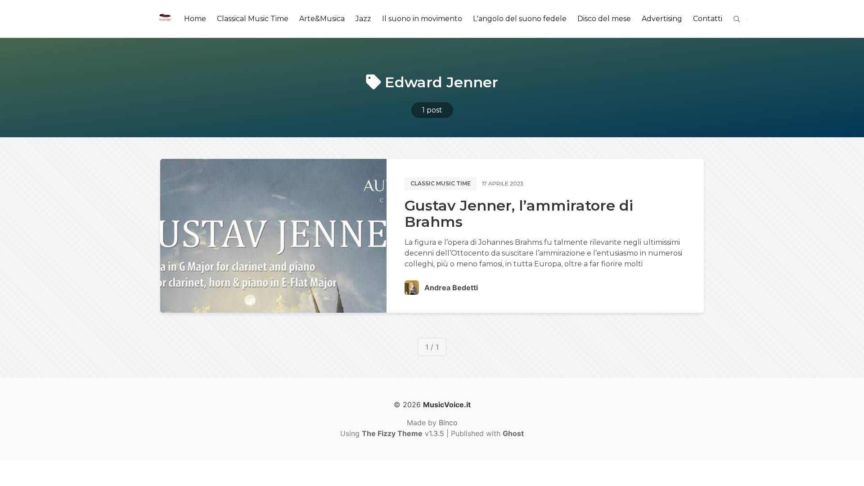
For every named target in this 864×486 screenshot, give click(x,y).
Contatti (707, 18)
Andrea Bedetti (451, 287)
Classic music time (440, 183)
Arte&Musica (322, 18)
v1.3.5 (403, 433)
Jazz (363, 18)
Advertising (662, 18)
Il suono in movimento (422, 18)
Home (195, 18)
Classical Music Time (252, 18)
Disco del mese (604, 18)
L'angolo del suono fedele (520, 18)
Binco (448, 422)
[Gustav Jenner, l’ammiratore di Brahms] (273, 236)
